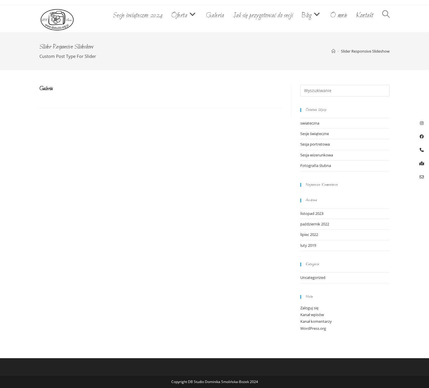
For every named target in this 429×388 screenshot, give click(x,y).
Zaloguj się (309, 308)
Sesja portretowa (315, 144)
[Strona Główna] (333, 51)
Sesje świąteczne (314, 133)
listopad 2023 (311, 213)
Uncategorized (312, 277)
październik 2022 (314, 224)
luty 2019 (308, 245)
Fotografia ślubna (315, 165)
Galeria (46, 88)
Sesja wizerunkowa (316, 155)
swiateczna (309, 123)
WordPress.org (313, 328)
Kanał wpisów (312, 314)
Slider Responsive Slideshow (365, 51)
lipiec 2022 (309, 234)
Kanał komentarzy (316, 321)
